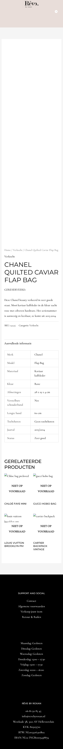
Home (7, 250)
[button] (31, 23)
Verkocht (17, 250)
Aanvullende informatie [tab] (17, 343)
